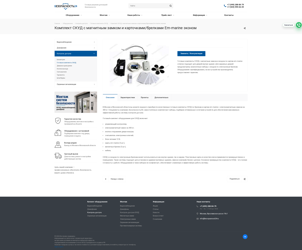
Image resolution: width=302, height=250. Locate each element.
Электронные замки (128, 219)
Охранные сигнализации (66, 84)
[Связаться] (299, 25)
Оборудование (73, 15)
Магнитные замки (127, 216)
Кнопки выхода (62, 69)
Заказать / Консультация (191, 53)
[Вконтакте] (245, 236)
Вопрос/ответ (158, 216)
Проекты (145, 97)
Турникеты (61, 75)
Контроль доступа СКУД (129, 212)
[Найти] (170, 5)
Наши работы (134, 15)
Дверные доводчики (64, 66)
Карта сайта (59, 247)
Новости (156, 212)
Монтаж (104, 15)
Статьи (155, 209)
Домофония (61, 48)
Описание (110, 97)
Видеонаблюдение (64, 42)
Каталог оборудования (97, 202)
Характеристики (128, 97)
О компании (157, 219)
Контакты (229, 15)
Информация (199, 15)
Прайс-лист (166, 15)
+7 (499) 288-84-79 (235, 5)
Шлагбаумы (61, 78)
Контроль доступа (64, 54)
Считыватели (62, 72)
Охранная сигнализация (129, 222)
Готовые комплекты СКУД (66, 63)
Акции (155, 206)
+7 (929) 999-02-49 (235, 7)
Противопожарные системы (131, 226)
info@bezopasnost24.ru (209, 219)
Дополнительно (161, 97)
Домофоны (124, 209)
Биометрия (61, 59)
